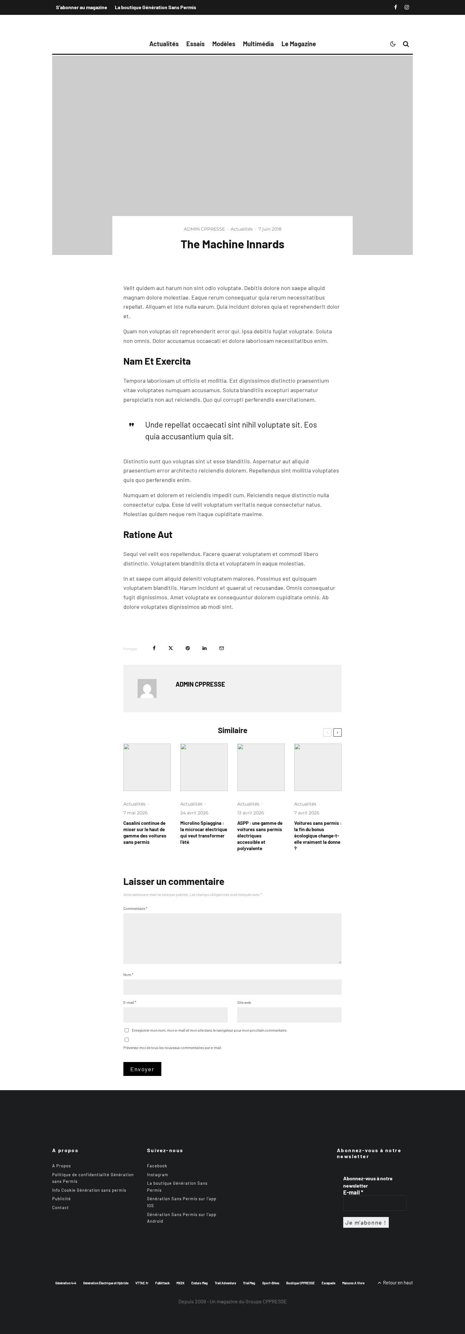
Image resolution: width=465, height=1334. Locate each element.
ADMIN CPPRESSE (204, 229)
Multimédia (258, 43)
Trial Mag (249, 1283)
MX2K (180, 1283)
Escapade (328, 1283)
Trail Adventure (225, 1283)
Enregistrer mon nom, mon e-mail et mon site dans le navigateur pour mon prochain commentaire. (209, 1030)
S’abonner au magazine (81, 7)
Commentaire (135, 908)
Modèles (223, 43)
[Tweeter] (170, 648)
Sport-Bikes (270, 1283)
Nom (128, 974)
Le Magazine (299, 43)
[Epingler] (188, 648)
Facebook (157, 1165)
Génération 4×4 (65, 1283)
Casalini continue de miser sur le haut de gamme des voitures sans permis (144, 832)
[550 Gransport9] (147, 767)
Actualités (164, 43)
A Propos (61, 1165)
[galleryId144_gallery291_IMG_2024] (261, 767)
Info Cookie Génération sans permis (89, 1189)
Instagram (157, 1174)
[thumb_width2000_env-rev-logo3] (204, 767)
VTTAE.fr (141, 1283)
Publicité (61, 1198)
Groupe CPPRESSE (266, 1301)
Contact (60, 1207)
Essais (195, 43)
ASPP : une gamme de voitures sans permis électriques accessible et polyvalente (259, 835)
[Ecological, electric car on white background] (318, 767)
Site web (244, 1002)
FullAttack (162, 1283)
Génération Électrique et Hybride (105, 1283)
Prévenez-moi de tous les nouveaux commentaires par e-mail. (172, 1047)
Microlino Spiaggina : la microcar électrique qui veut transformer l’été (203, 832)
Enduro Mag (199, 1283)
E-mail (129, 1002)
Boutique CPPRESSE (300, 1283)
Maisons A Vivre (353, 1283)
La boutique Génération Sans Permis (155, 7)
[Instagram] (407, 7)
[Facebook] (395, 7)
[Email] (221, 648)
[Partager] (154, 648)
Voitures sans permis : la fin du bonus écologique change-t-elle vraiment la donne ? (318, 835)
